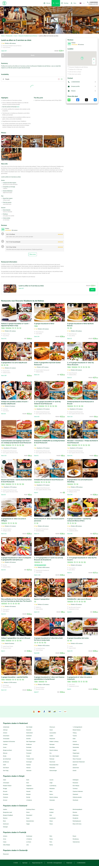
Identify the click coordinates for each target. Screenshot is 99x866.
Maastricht (52, 738)
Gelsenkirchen (30, 821)
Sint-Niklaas (76, 785)
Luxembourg (53, 785)
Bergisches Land (7, 812)
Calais (4, 842)
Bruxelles (5, 794)
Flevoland (28, 750)
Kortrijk (28, 797)
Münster (75, 812)
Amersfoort (6, 736)
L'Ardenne (29, 800)
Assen (4, 747)
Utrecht (75, 741)
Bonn (4, 821)
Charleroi (5, 797)
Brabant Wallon (7, 785)
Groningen (29, 762)
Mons (51, 791)
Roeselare (75, 783)
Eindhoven (29, 744)
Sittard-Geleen (77, 730)
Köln (51, 815)
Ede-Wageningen (30, 741)
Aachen (5, 809)
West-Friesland (77, 759)
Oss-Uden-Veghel (54, 756)
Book (92, 289)
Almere (5, 733)
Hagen (28, 824)
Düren (28, 812)
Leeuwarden (53, 733)
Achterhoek (6, 727)
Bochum (5, 818)
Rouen (74, 836)
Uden (74, 738)
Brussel (5, 791)
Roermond (52, 762)
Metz (51, 836)
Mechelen (52, 788)
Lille (27, 845)
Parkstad (52, 759)
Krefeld (51, 812)
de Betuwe (6, 762)
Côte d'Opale (6, 845)
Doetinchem (29, 733)
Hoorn (51, 730)
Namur (51, 794)
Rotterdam (52, 767)
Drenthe (28, 738)
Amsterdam (6, 738)
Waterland (75, 756)
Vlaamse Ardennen (78, 791)
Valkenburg (76, 744)
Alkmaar (5, 730)
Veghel (74, 750)
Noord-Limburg (54, 750)
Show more (33, 254)
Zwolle (74, 770)
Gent (27, 783)
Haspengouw (29, 788)
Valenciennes (76, 842)
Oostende (52, 800)
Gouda (28, 756)
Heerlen (28, 767)
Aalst (4, 780)
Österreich (6, 854)
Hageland (28, 785)
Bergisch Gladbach (8, 815)
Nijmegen (52, 744)
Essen (27, 818)
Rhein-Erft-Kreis (77, 824)
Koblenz (52, 809)
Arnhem (5, 744)
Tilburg (74, 733)
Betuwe (5, 753)
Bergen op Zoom (7, 750)
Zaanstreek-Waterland (79, 762)
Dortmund (5, 824)
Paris (51, 842)
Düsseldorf (29, 815)
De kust (5, 800)
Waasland (75, 794)
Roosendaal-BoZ (54, 765)
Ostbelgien (75, 780)
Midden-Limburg (54, 741)
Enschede (28, 747)
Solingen (5, 827)
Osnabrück (75, 818)
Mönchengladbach (77, 809)
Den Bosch (6, 767)
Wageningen (76, 753)
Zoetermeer (76, 767)
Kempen (28, 794)
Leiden (51, 736)
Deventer (28, 730)
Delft (4, 765)
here (18, 107)
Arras (4, 839)
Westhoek (75, 800)
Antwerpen (6, 783)
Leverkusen (53, 818)
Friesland (28, 753)
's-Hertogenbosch (77, 727)
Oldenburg (75, 815)
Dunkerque (29, 836)
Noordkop (52, 747)
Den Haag (5, 770)
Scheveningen (53, 770)
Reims (51, 845)
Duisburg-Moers (30, 809)
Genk (27, 780)
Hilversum (52, 727)
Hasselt (28, 791)
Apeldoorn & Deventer (9, 741)
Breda (4, 756)
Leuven (51, 780)
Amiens (5, 836)
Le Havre (28, 842)
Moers (51, 821)
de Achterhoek (7, 759)
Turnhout (75, 788)
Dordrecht (29, 736)
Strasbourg (75, 839)
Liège (51, 783)
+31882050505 (81, 863)
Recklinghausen (77, 821)
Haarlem (28, 765)
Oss (51, 753)
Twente (75, 736)
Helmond (28, 770)
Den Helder (29, 727)
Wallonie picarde (77, 797)
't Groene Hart (30, 759)
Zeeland (75, 765)
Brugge (5, 788)
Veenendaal (76, 747)
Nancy (51, 839)
